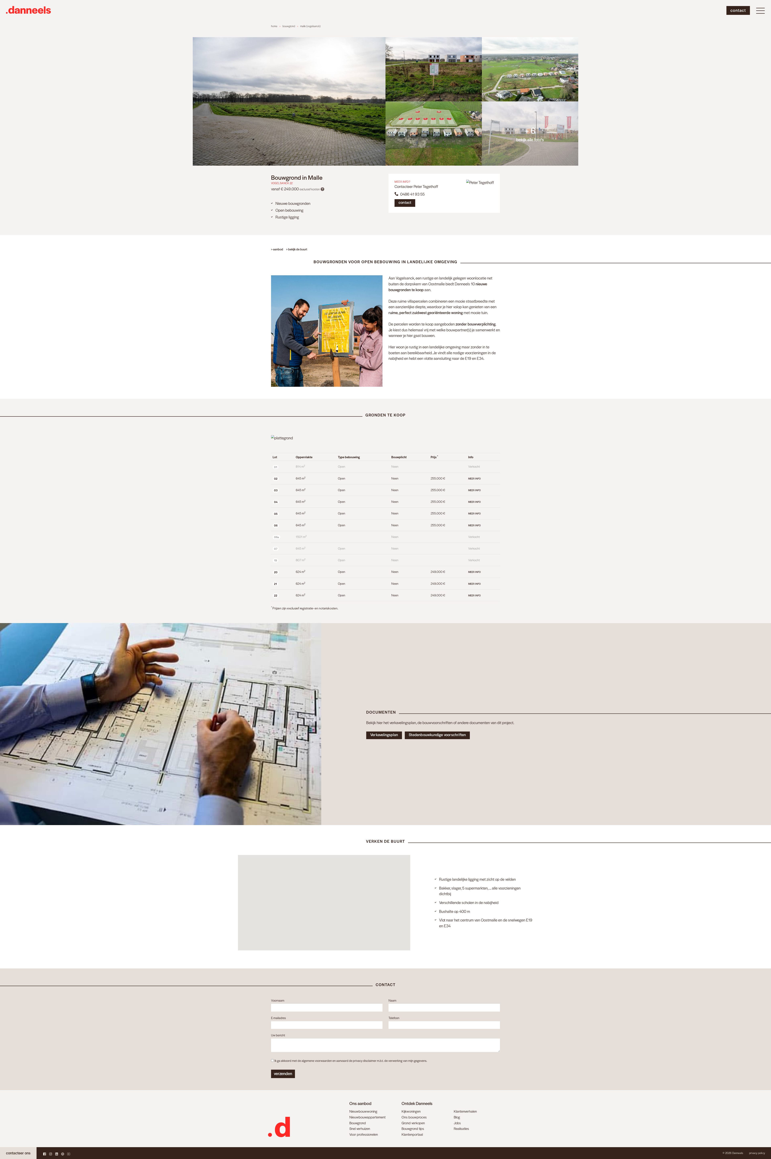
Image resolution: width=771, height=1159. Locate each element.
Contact (738, 10)
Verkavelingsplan (384, 734)
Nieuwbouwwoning (363, 1111)
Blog (457, 1117)
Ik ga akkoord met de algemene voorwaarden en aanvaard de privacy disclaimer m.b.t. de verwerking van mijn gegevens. (350, 1060)
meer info (474, 478)
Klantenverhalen (465, 1111)
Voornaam (277, 1000)
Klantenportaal (412, 1134)
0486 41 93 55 (412, 194)
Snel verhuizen (359, 1128)
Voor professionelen (363, 1134)
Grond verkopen (413, 1122)
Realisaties (461, 1128)
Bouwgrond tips (413, 1128)
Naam (392, 1000)
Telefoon (394, 1018)
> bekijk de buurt (296, 249)
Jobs (457, 1122)
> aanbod (277, 249)
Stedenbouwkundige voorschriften (437, 734)
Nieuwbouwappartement (367, 1117)
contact (405, 202)
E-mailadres (278, 1018)
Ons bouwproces (414, 1117)
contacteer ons (18, 1153)
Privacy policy (757, 1153)
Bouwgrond (357, 1122)
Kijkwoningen (411, 1111)
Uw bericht (278, 1035)
